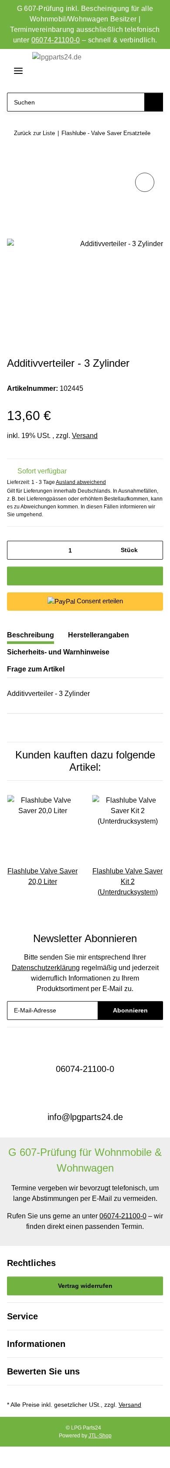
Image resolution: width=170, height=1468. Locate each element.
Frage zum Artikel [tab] (36, 669)
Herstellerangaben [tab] (98, 635)
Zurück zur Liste (34, 133)
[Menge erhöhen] (153, 550)
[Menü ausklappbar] (15, 71)
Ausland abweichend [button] (81, 482)
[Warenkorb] (154, 71)
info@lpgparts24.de (85, 1117)
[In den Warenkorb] (14, 160)
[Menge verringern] (16, 550)
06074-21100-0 (55, 40)
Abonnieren (130, 1010)
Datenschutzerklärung (46, 967)
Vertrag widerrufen (85, 1285)
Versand (85, 435)
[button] (123, 71)
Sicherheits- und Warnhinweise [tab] (58, 652)
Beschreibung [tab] (30, 635)
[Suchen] (153, 102)
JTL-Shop (100, 1436)
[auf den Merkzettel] (144, 182)
